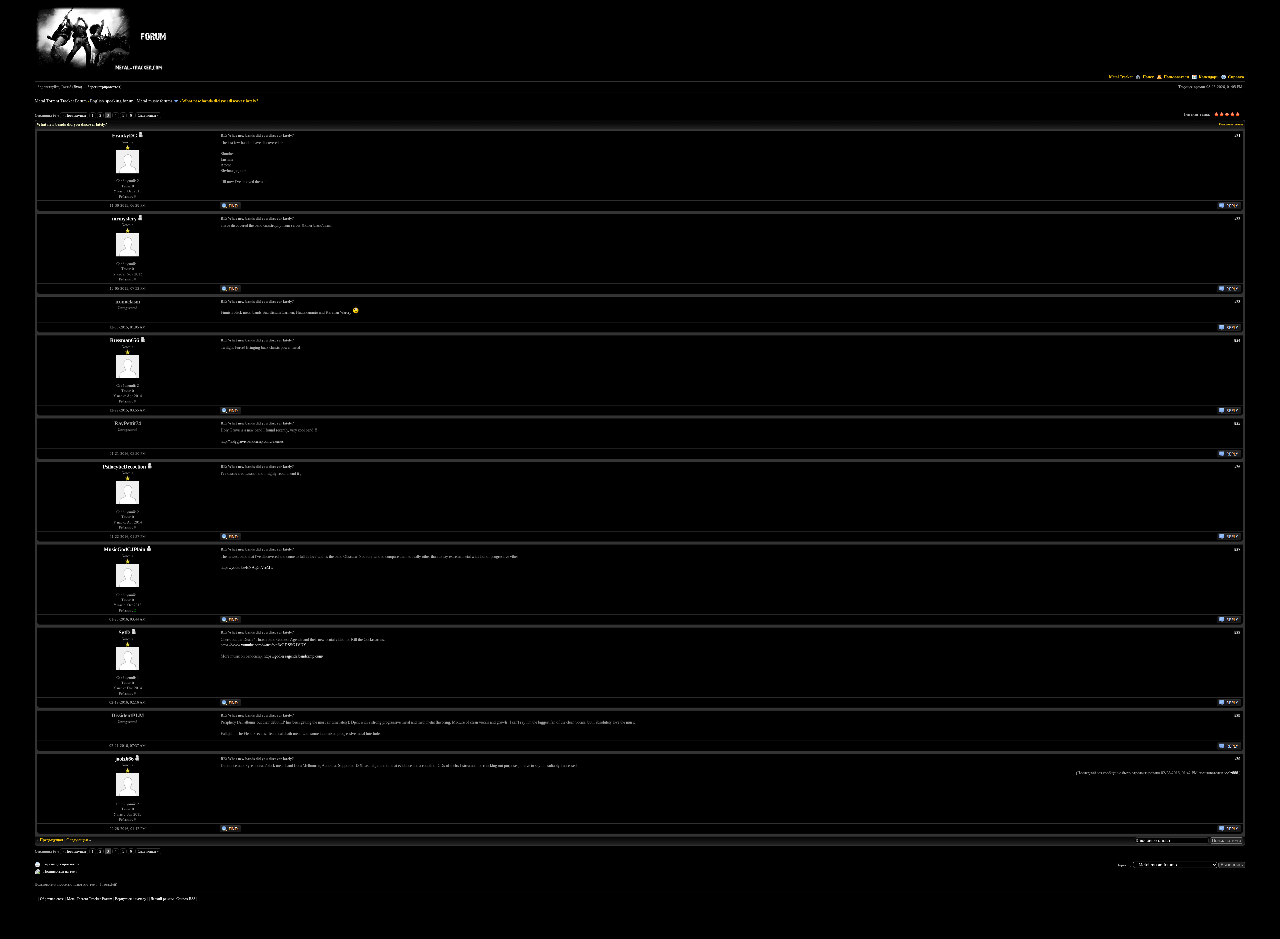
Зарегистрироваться (104, 87)
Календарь (1208, 77)
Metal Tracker (1121, 77)
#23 (1237, 301)
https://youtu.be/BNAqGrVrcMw (247, 567)
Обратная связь (52, 899)
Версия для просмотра (61, 864)
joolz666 (124, 759)
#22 (1237, 218)
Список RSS (185, 899)
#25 (1237, 423)
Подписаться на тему (60, 871)
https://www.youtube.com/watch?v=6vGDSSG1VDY (263, 645)
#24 (1237, 340)
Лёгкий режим (162, 899)
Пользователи (1176, 77)
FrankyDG (124, 135)
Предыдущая (51, 840)
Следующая (77, 840)
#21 (1237, 135)
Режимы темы (1231, 124)
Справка (1236, 77)
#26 (1237, 466)
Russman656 (124, 340)
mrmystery (124, 218)
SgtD (124, 632)
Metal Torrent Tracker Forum (61, 100)
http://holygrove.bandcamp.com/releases (252, 441)
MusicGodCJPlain (124, 549)
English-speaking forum (111, 100)
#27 (1237, 549)
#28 (1237, 632)
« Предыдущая (74, 115)
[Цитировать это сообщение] (1229, 208)
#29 (1237, 715)
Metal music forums (154, 100)
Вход (78, 87)
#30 (1237, 759)
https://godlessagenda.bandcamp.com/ (293, 656)
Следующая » (148, 115)
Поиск (1148, 77)
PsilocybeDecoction (124, 467)
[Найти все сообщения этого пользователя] (230, 208)
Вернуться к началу (130, 899)
